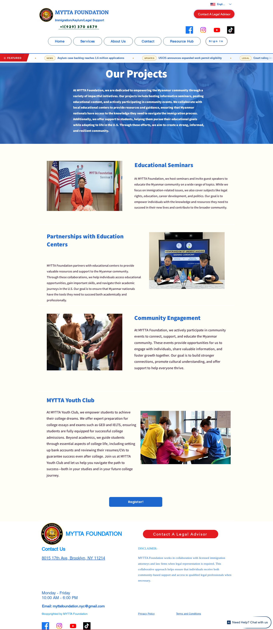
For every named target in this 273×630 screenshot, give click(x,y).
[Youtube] (217, 30)
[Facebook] (189, 30)
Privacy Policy (146, 613)
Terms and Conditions (188, 613)
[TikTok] (230, 30)
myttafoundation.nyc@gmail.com (79, 606)
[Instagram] (203, 30)
